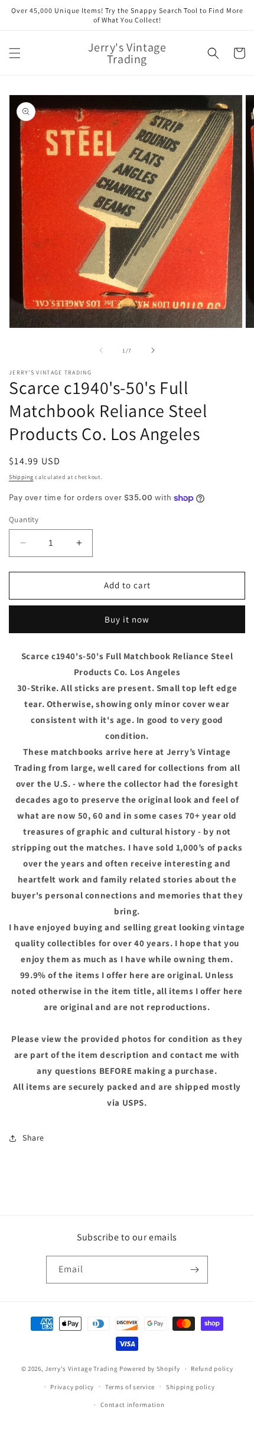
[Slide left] (101, 350)
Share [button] (33, 1137)
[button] (15, 53)
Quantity (23, 519)
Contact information (132, 1404)
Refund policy (212, 1368)
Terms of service (130, 1387)
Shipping (21, 477)
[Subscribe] (194, 1270)
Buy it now (127, 619)
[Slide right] (153, 350)
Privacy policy (72, 1387)
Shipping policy (190, 1387)
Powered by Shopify (149, 1368)
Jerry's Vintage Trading (81, 1368)
